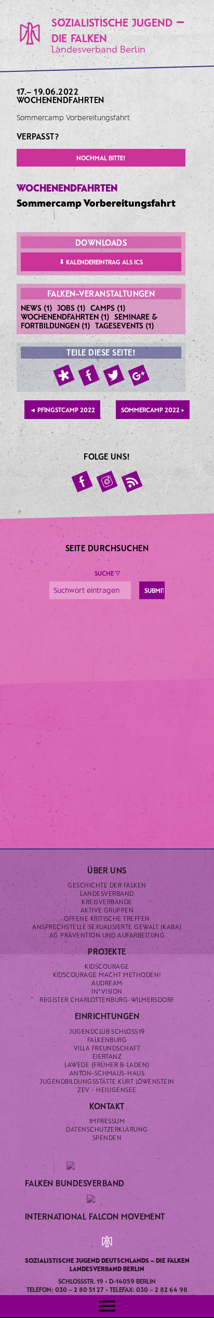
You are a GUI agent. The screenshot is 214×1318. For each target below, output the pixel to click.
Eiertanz (107, 1056)
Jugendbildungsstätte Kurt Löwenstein (106, 1081)
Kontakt (106, 1106)
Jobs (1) (71, 307)
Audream (106, 982)
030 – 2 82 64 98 (162, 1289)
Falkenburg (107, 1039)
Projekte (107, 951)
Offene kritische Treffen (107, 918)
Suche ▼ (107, 573)
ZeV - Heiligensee (106, 1089)
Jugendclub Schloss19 (107, 1031)
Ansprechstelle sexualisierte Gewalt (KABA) (106, 926)
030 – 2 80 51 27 (79, 1289)
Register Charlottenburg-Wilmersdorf (107, 999)
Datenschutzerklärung (107, 1129)
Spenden (107, 1137)
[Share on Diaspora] (63, 375)
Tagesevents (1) (124, 325)
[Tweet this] (113, 375)
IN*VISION (106, 991)
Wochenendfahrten (60, 100)
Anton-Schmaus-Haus (107, 1072)
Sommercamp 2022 (152, 409)
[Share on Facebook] (88, 375)
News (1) (36, 307)
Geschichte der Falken (107, 885)
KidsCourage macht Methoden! (107, 974)
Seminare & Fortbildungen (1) (89, 321)
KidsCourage (107, 966)
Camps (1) (108, 307)
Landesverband (106, 893)
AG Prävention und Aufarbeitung (107, 935)
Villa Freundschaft (107, 1047)
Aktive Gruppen (107, 910)
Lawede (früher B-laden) (106, 1064)
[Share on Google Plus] (138, 375)
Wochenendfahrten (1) (65, 316)
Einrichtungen (107, 1016)
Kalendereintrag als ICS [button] (101, 261)
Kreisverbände (107, 901)
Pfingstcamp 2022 (62, 409)
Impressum (107, 1120)
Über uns (107, 870)
